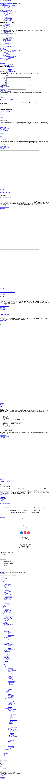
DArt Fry (2, 117)
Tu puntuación (3, 75)
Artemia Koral (8, 617)
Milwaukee (7, 77)
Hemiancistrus (8, 599)
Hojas (9, 633)
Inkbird (6, 656)
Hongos (9, 70)
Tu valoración (3, 85)
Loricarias (7, 25)
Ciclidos (7, 609)
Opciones (2, 44)
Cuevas (9, 638)
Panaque (7, 600)
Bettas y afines (8, 611)
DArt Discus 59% (4, 314)
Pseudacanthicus (8, 596)
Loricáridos (7, 673)
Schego (6, 654)
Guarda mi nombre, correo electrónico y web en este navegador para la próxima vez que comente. (22, 92)
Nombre (2, 87)
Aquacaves (10, 63)
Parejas (6, 8)
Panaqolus (7, 592)
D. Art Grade (8, 584)
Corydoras (7, 691)
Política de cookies (5, 561)
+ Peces (6, 692)
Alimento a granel (9, 614)
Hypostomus (7, 24)
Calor (6, 72)
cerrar (1, 761)
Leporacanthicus (8, 594)
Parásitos (9, 67)
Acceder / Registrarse (7, 757)
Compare (2, 48)
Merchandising (8, 659)
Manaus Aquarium (11, 627)
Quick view (2, 129)
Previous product (3, 4)
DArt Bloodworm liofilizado (7, 292)
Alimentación (8, 698)
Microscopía (7, 651)
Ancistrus (7, 590)
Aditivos (7, 47)
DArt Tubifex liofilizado (6, 481)
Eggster (6, 661)
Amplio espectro (11, 649)
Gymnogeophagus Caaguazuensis (7, 6)
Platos (9, 61)
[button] (3, 515)
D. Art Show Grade (9, 7)
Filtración (7, 643)
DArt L (2, 137)
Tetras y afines (8, 32)
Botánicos (7, 631)
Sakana (9, 58)
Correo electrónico (4, 90)
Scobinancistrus (8, 597)
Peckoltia (7, 593)
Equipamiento (8, 708)
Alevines (7, 587)
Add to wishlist (3, 49)
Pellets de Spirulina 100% (5, 11)
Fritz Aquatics (11, 51)
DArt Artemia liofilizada (6, 193)
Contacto (3, 556)
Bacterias (10, 646)
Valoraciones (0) (6, 55)
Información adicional (7, 54)
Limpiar (13, 44)
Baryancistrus (8, 20)
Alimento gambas (8, 40)
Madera (9, 54)
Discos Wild (7, 583)
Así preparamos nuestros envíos (9, 56)
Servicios (7, 749)
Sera (6, 622)
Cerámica (7, 59)
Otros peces (7, 34)
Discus (6, 666)
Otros (6, 605)
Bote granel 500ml (5, 503)
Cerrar (1, 115)
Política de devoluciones (6, 563)
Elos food (7, 43)
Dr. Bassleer (7, 41)
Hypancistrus (8, 591)
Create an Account (4, 770)
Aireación (7, 52)
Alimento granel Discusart (7, 3)
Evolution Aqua (8, 74)
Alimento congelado (9, 38)
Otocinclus (7, 26)
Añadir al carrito (3, 46)
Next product (2, 9)
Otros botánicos (11, 57)
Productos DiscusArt (9, 46)
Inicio (1, 3)
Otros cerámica (11, 64)
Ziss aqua (7, 657)
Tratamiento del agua (9, 66)
